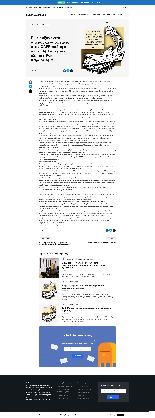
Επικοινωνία (117, 15)
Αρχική (72, 15)
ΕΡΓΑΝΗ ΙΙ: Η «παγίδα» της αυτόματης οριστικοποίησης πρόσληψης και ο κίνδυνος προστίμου (84, 265)
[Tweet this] (68, 70)
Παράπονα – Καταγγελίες (65, 386)
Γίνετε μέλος (37, 7)
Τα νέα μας (82, 15)
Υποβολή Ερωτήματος (64, 383)
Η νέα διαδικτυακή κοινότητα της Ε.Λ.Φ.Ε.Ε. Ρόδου (79, 2)
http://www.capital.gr (51, 225)
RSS (75, 7)
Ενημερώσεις (95, 15)
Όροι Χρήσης (82, 383)
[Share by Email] (71, 70)
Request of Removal (84, 398)
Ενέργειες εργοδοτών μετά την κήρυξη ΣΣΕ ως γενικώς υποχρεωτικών (85, 286)
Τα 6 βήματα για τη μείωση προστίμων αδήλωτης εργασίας (86, 309)
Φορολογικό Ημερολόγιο (64, 7)
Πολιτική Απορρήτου (84, 389)
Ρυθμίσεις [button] (111, 415)
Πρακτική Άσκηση (62, 398)
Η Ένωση (29, 7)
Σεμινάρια (106, 15)
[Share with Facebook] (64, 70)
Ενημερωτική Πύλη (49, 7)
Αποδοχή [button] (120, 415)
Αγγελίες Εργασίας (62, 395)
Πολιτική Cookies (83, 386)
